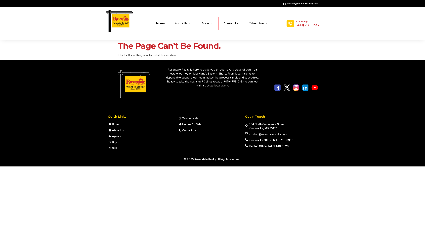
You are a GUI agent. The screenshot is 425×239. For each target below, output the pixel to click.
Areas (205, 23)
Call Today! (302, 21)
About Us (181, 23)
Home (160, 23)
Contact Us (231, 23)
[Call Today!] (290, 23)
